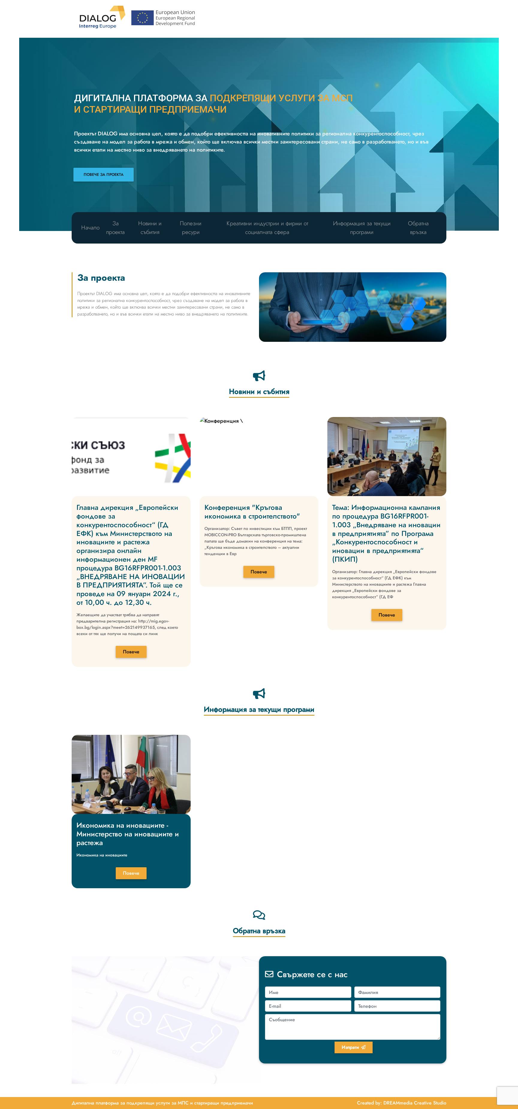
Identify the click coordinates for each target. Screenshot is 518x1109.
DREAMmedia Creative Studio (414, 1102)
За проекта (115, 227)
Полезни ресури (190, 227)
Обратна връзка (418, 227)
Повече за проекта (104, 174)
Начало (90, 227)
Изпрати (350, 1047)
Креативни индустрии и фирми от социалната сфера (267, 227)
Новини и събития (150, 227)
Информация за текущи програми (362, 227)
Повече (131, 651)
